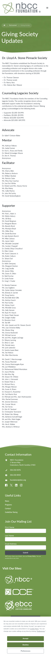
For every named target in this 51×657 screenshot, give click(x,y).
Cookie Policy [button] (34, 629)
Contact (8, 508)
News (7, 501)
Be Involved (13, 25)
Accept (25, 638)
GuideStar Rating (11, 512)
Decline (26, 645)
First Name (9, 527)
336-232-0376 (15, 470)
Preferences (25, 651)
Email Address (11, 544)
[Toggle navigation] (47, 8)
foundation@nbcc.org (18, 480)
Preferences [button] (41, 631)
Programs (8, 505)
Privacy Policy (32, 556)
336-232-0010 (15, 475)
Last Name (9, 536)
